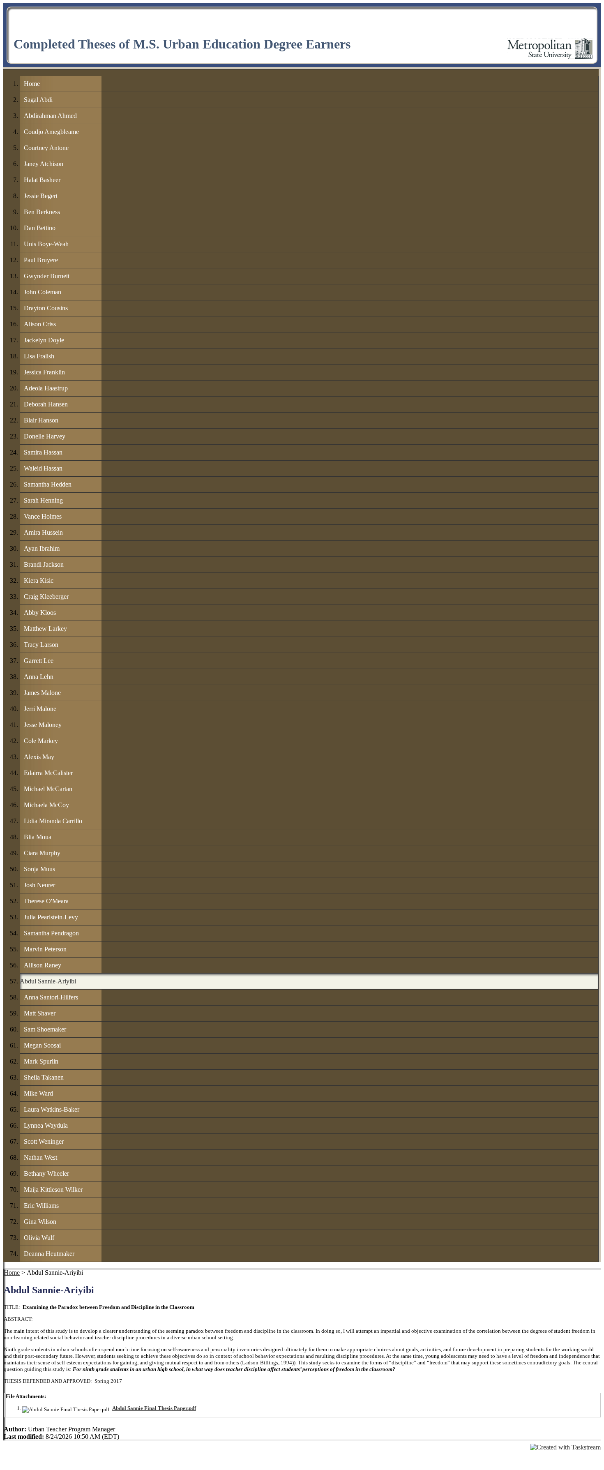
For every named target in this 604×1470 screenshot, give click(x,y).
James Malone (42, 692)
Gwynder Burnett (46, 275)
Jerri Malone (40, 708)
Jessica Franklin (44, 372)
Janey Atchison (43, 163)
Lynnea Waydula (46, 1125)
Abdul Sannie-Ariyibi (48, 981)
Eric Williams (41, 1205)
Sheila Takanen (44, 1077)
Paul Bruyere (41, 259)
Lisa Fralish (39, 356)
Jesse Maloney (43, 724)
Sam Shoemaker (45, 1029)
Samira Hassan (43, 452)
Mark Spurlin (41, 1061)
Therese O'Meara (46, 901)
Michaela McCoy (46, 804)
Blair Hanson (41, 420)
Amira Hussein (43, 532)
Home (32, 83)
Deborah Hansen (46, 404)
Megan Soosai (42, 1045)
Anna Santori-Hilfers (51, 997)
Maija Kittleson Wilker (53, 1189)
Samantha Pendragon (51, 933)
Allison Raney (42, 965)
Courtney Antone (46, 147)
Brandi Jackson (44, 564)
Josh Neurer (39, 885)
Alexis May (39, 756)
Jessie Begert (41, 195)
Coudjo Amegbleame (51, 131)
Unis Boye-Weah (46, 243)
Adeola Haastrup (46, 388)
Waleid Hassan (43, 468)
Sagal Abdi (38, 99)
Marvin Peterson (45, 949)
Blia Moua (37, 836)
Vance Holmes (43, 516)
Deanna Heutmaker (49, 1253)
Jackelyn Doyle (44, 340)
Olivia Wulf (39, 1237)
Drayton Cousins (46, 308)
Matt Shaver (39, 1013)
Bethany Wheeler (46, 1173)
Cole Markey (41, 740)
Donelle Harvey (44, 436)
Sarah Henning (43, 500)
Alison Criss (40, 324)
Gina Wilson (40, 1221)
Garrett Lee (38, 660)
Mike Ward (38, 1093)
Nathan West (40, 1157)
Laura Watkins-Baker (51, 1109)
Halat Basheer (42, 179)
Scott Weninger (44, 1141)
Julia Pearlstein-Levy (51, 917)
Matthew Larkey (45, 628)
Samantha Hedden (47, 484)
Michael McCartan (48, 788)
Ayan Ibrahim (42, 548)
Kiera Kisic (38, 580)
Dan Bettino (39, 227)
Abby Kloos (40, 612)
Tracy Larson (41, 644)
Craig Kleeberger (46, 596)
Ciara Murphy (42, 852)
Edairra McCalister (48, 772)
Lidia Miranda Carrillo (53, 820)
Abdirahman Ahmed (50, 115)
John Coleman (42, 291)
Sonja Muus (39, 868)
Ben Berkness (42, 211)
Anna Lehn (38, 676)
